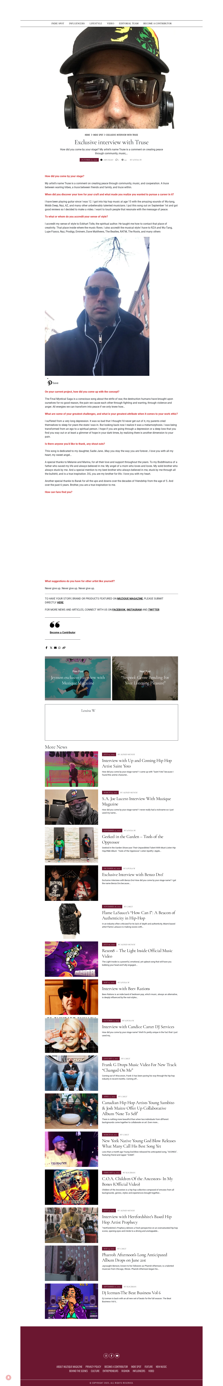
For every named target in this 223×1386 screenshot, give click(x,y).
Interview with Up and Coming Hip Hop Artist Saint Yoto (137, 763)
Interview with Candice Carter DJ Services (138, 1026)
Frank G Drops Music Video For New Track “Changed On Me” (139, 1067)
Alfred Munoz (127, 754)
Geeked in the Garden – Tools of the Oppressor (132, 839)
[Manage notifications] (8, 1377)
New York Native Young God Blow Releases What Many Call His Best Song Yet (138, 1143)
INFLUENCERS (77, 23)
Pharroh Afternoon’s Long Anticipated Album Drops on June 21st (134, 1257)
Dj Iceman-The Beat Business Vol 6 (131, 1292)
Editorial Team (128, 23)
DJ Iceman (130, 1172)
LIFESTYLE (96, 23)
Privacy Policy (93, 1367)
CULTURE (95, 1371)
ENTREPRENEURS (110, 1371)
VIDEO (110, 23)
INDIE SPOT (57, 23)
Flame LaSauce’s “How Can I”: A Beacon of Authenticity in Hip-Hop (138, 915)
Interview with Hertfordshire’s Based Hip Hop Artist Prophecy (137, 1219)
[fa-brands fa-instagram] (106, 1355)
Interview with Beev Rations (126, 988)
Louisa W (137, 160)
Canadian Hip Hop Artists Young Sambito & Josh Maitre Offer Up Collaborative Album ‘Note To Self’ (138, 1108)
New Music (161, 1367)
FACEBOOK (118, 609)
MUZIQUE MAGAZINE (130, 598)
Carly (130, 906)
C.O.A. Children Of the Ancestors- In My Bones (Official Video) (137, 1181)
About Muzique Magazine (69, 1367)
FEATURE (149, 1367)
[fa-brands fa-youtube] (117, 1355)
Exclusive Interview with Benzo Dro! (132, 874)
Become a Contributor (157, 23)
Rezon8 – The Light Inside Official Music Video (137, 953)
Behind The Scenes (78, 1371)
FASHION (125, 1371)
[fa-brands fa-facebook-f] (111, 1355)
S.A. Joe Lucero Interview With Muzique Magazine (136, 801)
